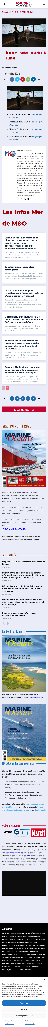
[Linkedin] (33, 79)
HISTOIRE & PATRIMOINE (21, 12)
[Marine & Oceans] (10, 174)
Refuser (24, 1009)
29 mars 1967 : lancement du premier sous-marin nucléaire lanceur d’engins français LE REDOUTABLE (22, 344)
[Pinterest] (22, 79)
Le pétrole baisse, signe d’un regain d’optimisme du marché (19, 614)
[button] (44, 979)
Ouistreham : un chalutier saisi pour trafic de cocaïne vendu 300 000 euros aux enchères (24, 320)
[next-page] (7, 388)
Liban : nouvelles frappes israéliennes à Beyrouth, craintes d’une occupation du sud (24, 293)
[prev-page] (3, 388)
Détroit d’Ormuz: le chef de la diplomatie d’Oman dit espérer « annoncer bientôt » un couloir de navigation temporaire (23, 575)
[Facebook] (12, 79)
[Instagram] (21, 198)
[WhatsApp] (28, 79)
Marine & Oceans (11, 67)
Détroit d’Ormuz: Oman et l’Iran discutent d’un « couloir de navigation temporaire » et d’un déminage (23, 601)
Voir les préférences (24, 1016)
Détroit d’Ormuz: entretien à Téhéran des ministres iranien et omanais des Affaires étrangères (22, 588)
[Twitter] (17, 79)
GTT (28, 856)
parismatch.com (13, 853)
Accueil (5, 12)
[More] (38, 79)
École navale (40, 810)
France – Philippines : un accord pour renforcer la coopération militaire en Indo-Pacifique (23, 370)
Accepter (24, 1003)
